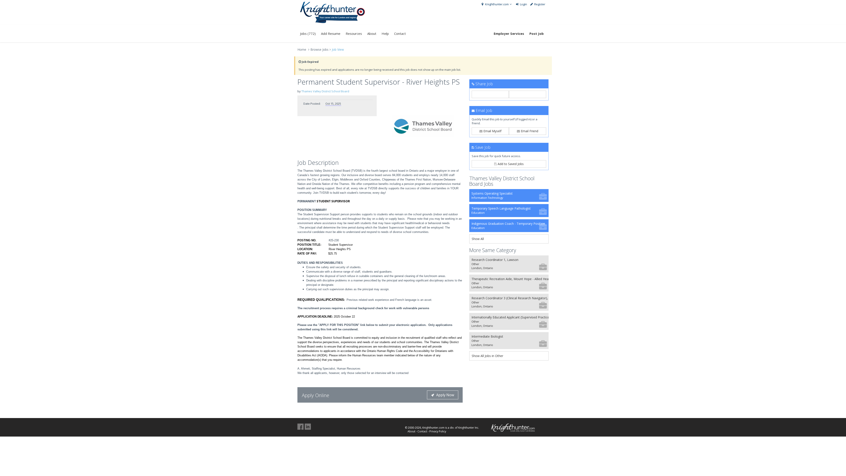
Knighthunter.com (496, 4)
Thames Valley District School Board (325, 91)
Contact (400, 33)
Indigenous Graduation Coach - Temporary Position (508, 225)
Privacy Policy (437, 431)
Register (539, 4)
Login (523, 4)
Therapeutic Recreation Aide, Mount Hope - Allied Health (510, 283)
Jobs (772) (308, 33)
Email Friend (529, 131)
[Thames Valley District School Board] (423, 126)
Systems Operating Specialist (492, 195)
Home (301, 49)
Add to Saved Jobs (510, 164)
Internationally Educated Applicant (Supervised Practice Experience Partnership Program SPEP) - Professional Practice (510, 321)
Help (385, 33)
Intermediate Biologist (487, 340)
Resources (354, 33)
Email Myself (491, 131)
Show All (478, 239)
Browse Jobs (319, 49)
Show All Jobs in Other (487, 356)
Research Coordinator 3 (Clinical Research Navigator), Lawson (510, 302)
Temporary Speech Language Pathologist (501, 210)
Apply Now (445, 394)
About (371, 33)
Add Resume (330, 33)
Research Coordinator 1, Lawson (494, 264)
